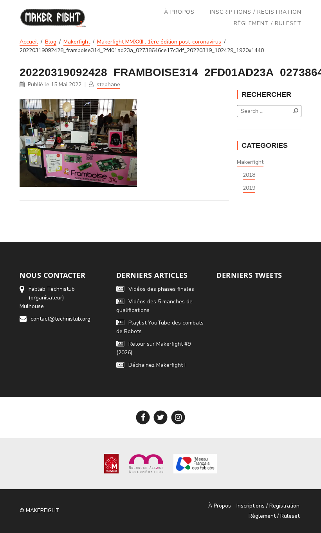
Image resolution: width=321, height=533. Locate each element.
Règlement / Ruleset (267, 23)
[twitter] (161, 417)
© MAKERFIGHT (40, 510)
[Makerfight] (53, 17)
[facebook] (143, 417)
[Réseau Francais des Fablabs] (195, 463)
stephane (108, 84)
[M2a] (146, 463)
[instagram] (178, 417)
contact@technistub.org (60, 319)
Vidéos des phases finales (161, 289)
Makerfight (250, 162)
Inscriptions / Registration (255, 12)
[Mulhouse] (111, 463)
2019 (249, 188)
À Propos (179, 12)
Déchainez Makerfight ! (157, 365)
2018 (249, 175)
